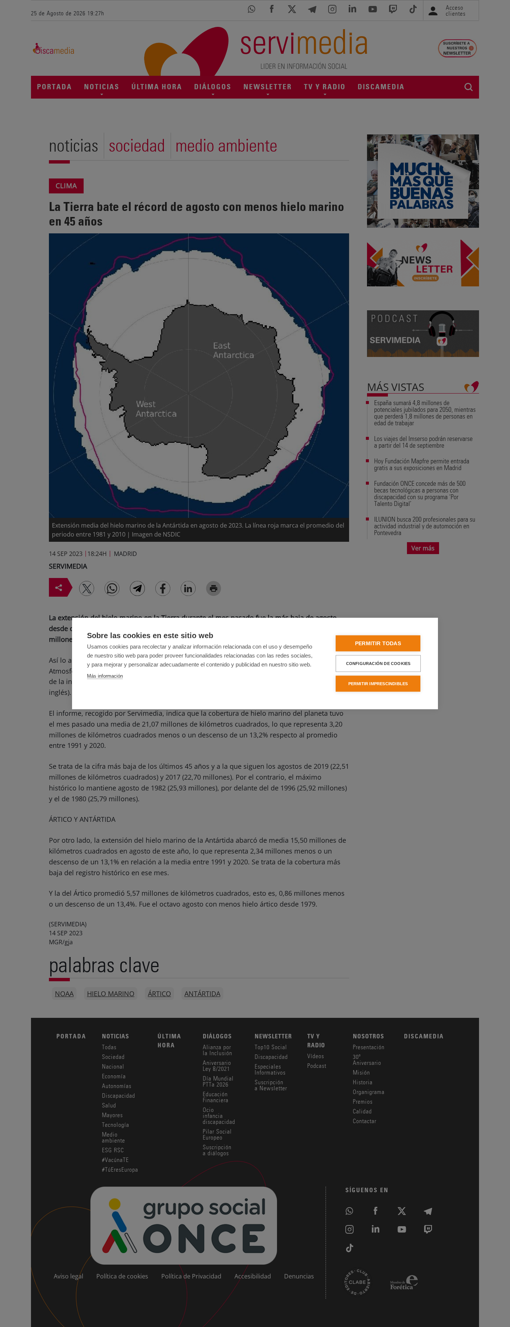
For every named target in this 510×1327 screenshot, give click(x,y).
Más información (105, 676)
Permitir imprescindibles (378, 683)
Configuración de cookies (378, 663)
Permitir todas (378, 643)
